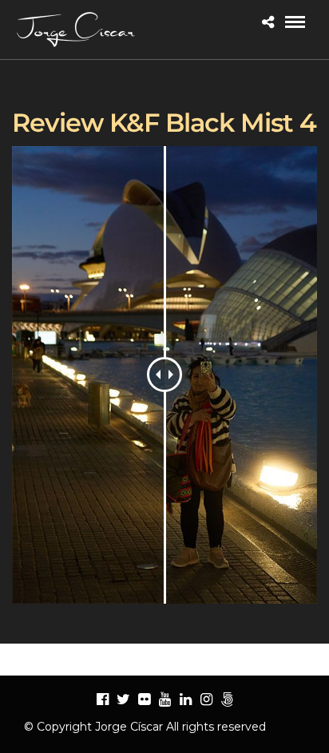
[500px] (226, 699)
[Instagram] (206, 699)
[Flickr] (143, 699)
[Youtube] (164, 699)
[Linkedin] (185, 699)
